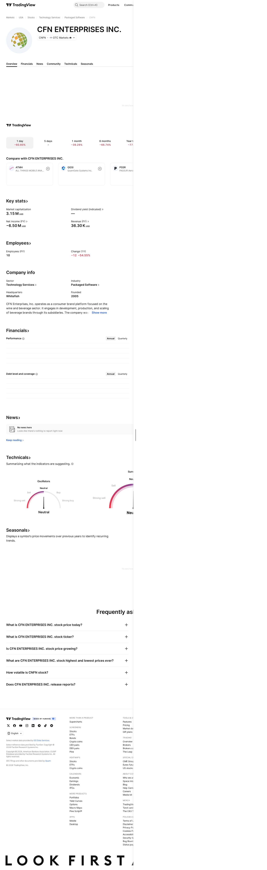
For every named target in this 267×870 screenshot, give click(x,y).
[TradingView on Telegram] (39, 725)
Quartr (48, 761)
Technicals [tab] (70, 63)
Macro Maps (76, 807)
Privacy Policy (130, 827)
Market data (129, 728)
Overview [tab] (11, 63)
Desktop (74, 824)
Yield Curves (76, 801)
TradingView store (132, 804)
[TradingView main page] (20, 5)
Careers (127, 791)
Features (127, 721)
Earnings (74, 781)
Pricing (126, 725)
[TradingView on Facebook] (14, 725)
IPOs (72, 788)
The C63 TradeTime (133, 811)
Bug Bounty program (133, 841)
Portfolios (74, 797)
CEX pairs (74, 745)
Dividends (75, 784)
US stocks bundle (132, 768)
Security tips (129, 837)
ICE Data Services (41, 740)
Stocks (73, 731)
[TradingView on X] (8, 725)
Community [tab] (54, 63)
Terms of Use (129, 820)
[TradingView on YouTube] (21, 725)
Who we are (129, 777)
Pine (72, 751)
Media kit (127, 794)
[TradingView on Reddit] (51, 725)
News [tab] (39, 63)
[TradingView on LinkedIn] (33, 725)
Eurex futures (129, 764)
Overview (127, 741)
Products (113, 5)
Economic (74, 777)
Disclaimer (128, 824)
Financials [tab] (27, 63)
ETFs (72, 734)
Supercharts (76, 721)
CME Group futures (132, 761)
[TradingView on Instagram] (27, 725)
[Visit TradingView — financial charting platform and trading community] (18, 125)
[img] (70, 37)
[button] (121, 5)
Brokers (127, 745)
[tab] (111, 338)
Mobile (73, 820)
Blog (125, 784)
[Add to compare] (48, 168)
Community (131, 5)
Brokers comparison (133, 748)
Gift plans (127, 732)
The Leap (127, 751)
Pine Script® (76, 811)
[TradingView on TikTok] (45, 725)
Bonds (73, 738)
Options (73, 804)
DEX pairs (74, 748)
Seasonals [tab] (87, 63)
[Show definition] (33, 209)
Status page (129, 844)
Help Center (129, 788)
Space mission (130, 781)
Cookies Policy (130, 831)
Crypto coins (76, 741)
